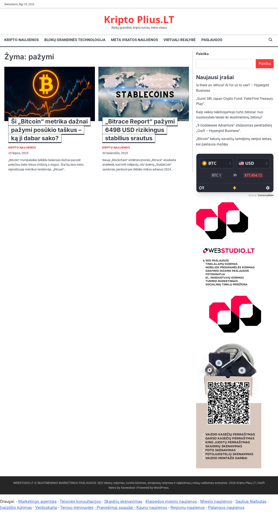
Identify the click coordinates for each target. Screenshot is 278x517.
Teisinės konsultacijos (80, 501)
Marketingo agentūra (37, 501)
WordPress (161, 487)
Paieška (202, 54)
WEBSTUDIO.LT (23, 483)
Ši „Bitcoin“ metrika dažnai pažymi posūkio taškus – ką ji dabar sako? (49, 130)
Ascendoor (128, 487)
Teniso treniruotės (76, 507)
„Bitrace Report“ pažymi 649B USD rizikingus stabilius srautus (140, 130)
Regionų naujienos (187, 507)
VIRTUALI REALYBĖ (180, 40)
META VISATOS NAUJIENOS (134, 40)
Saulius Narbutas (250, 501)
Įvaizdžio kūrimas (16, 507)
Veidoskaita (46, 507)
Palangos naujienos (226, 507)
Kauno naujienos (151, 507)
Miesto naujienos (216, 501)
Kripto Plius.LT (139, 19)
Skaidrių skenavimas (123, 501)
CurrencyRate (266, 195)
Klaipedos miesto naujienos (171, 501)
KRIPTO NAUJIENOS (21, 40)
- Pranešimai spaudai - (115, 507)
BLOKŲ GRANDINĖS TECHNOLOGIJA (74, 40)
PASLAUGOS (211, 40)
